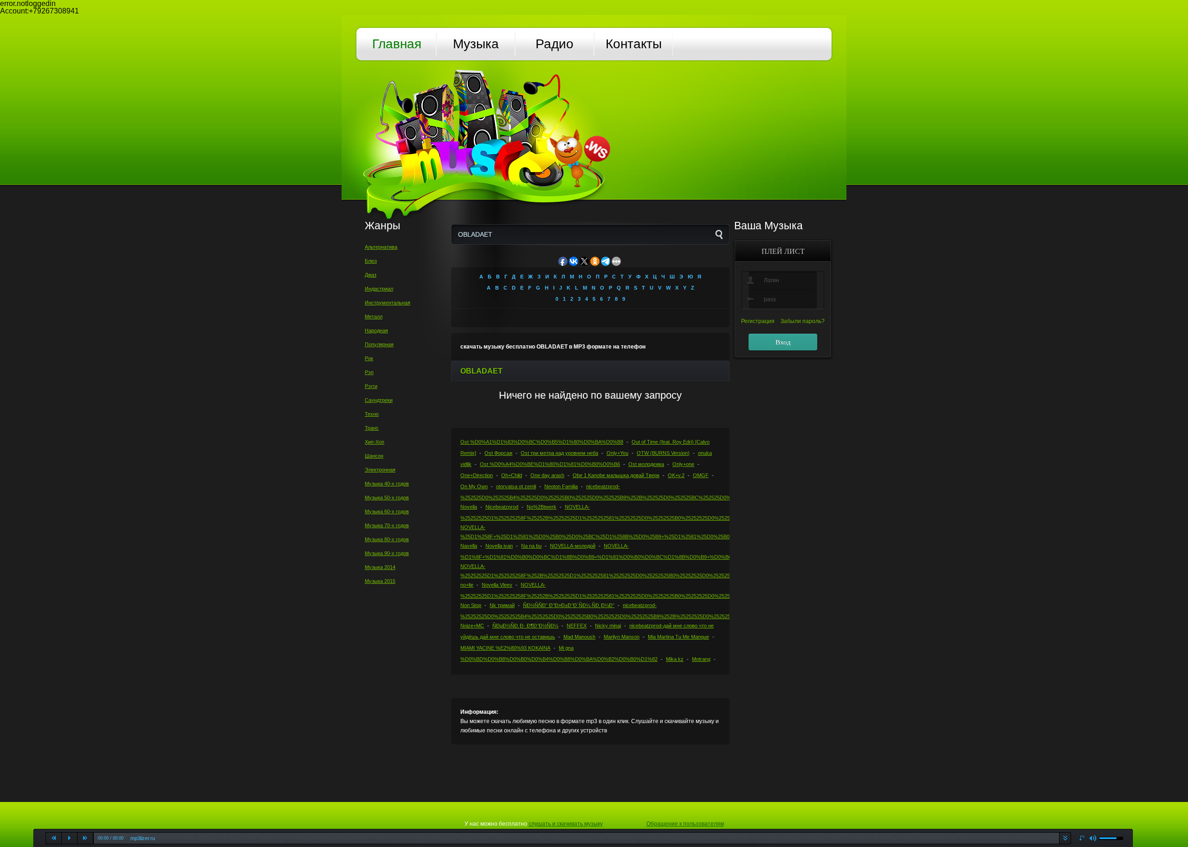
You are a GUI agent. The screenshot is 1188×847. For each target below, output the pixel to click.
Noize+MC (472, 625)
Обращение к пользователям (685, 824)
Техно (372, 414)
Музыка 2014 (380, 567)
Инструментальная (387, 302)
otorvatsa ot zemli (516, 486)
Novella (468, 507)
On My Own (474, 486)
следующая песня (85, 838)
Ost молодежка (646, 464)
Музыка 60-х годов (387, 511)
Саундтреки (379, 400)
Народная (376, 330)
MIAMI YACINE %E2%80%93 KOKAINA (505, 648)
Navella (468, 546)
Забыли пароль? (803, 321)
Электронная (380, 469)
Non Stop (470, 605)
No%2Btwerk (541, 507)
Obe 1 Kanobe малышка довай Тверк (616, 475)
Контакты (634, 44)
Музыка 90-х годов (387, 553)
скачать (1065, 838)
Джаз (370, 275)
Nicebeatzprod (501, 507)
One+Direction (476, 475)
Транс (372, 428)
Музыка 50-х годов (387, 497)
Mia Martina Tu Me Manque (678, 637)
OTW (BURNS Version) (663, 453)
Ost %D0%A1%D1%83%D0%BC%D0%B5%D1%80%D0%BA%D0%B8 (541, 442)
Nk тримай (502, 605)
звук (1093, 838)
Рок (369, 358)
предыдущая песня (54, 838)
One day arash (547, 475)
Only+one (683, 464)
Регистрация (758, 321)
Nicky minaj (608, 625)
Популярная (379, 344)
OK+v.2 (676, 475)
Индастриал (379, 288)
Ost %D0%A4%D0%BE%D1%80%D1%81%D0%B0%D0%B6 (550, 464)
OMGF (701, 475)
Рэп (369, 372)
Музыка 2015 (380, 581)
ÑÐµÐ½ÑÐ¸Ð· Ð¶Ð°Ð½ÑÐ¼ (525, 625)
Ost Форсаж (498, 453)
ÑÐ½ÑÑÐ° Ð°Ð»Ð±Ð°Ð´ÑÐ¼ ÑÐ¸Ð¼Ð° (568, 605)
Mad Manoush (579, 637)
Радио (555, 44)
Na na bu (531, 546)
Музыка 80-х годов (387, 539)
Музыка (476, 44)
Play (69, 838)
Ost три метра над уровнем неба (559, 453)
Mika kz (675, 659)
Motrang (701, 659)
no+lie (466, 585)
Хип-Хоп (374, 442)
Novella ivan (499, 546)
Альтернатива (381, 247)
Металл (373, 316)
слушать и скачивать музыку (566, 824)
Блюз (371, 261)
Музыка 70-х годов (387, 525)
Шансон (374, 456)
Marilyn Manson (621, 637)
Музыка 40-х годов (387, 483)
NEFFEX (577, 625)
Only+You (617, 453)
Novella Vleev (497, 585)
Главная (396, 44)
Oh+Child (511, 475)
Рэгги (371, 386)
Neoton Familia (561, 486)
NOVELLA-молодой (572, 546)
